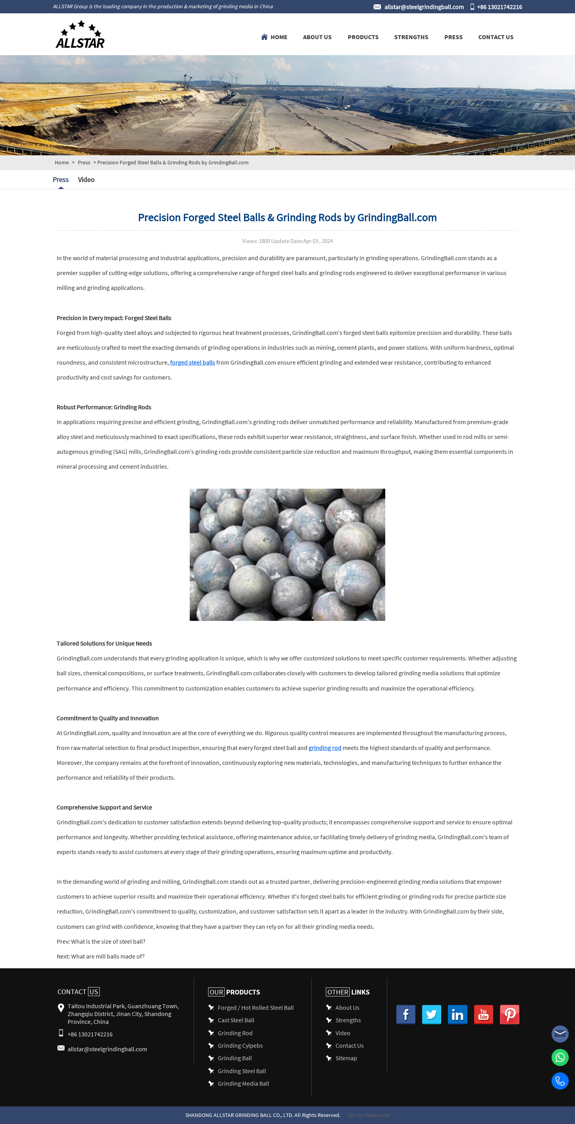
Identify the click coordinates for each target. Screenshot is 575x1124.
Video (86, 179)
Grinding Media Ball (243, 1083)
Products (363, 36)
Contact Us (496, 36)
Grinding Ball (235, 1057)
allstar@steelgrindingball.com (424, 6)
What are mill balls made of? (107, 956)
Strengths (411, 36)
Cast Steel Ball (236, 1019)
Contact (78, 991)
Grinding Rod (235, 1032)
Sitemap (346, 1057)
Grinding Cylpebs (240, 1045)
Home (279, 36)
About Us (317, 36)
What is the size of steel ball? (108, 941)
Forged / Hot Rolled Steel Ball (256, 1007)
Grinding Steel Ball (242, 1070)
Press (453, 36)
